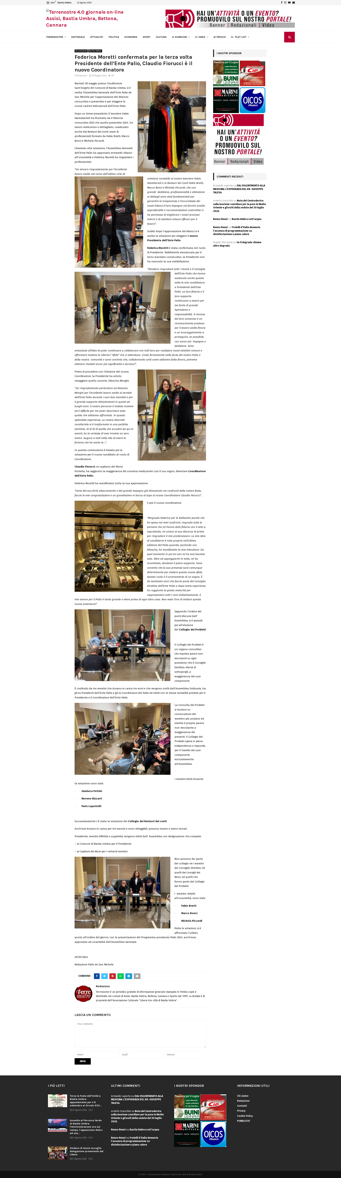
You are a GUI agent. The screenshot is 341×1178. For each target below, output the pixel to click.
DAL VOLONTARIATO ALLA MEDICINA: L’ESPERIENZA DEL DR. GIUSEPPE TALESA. (239, 189)
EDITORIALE (78, 37)
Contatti (242, 1105)
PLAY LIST (238, 37)
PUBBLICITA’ (243, 1120)
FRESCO (219, 37)
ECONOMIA (131, 37)
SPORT (146, 37)
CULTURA (161, 37)
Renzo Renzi (220, 219)
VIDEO (200, 37)
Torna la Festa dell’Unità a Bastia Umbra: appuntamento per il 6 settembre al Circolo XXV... (86, 1100)
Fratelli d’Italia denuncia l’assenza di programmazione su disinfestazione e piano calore (236, 231)
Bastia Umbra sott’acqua (246, 219)
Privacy (241, 1110)
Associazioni (81, 51)
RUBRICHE (179, 37)
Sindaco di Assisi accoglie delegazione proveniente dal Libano (86, 1151)
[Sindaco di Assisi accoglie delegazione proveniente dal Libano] (57, 1153)
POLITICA (114, 37)
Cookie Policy (245, 1115)
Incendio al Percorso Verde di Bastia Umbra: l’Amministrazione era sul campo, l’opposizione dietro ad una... (86, 1127)
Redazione (82, 75)
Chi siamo (242, 1095)
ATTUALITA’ (96, 37)
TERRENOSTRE (54, 37)
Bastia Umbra (95, 51)
